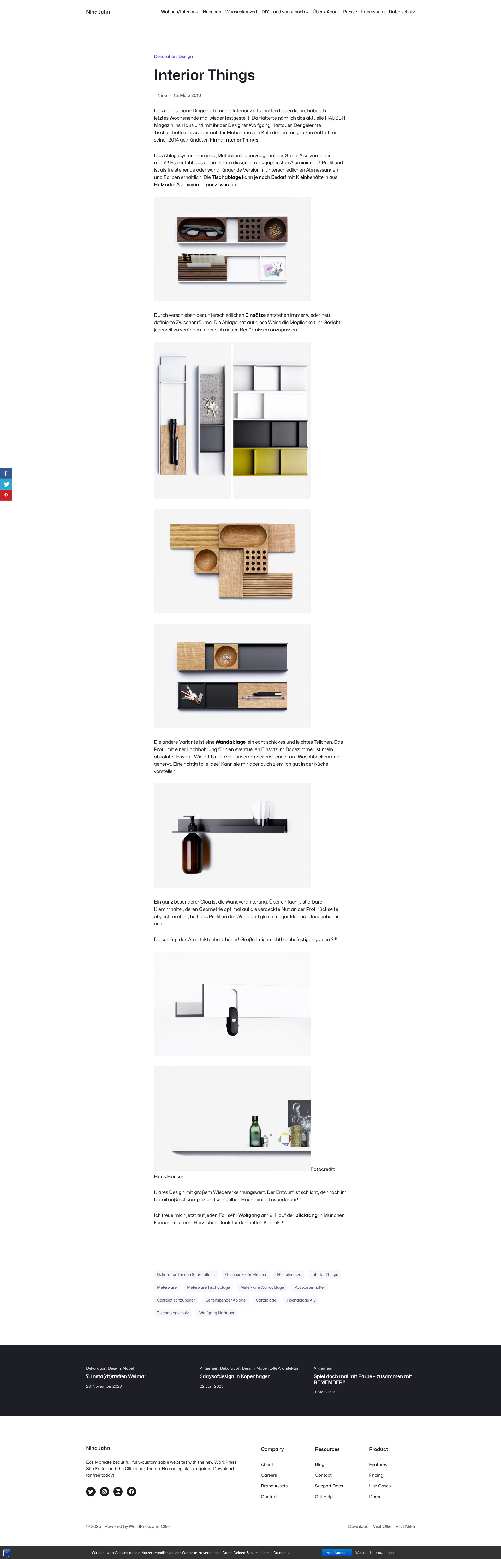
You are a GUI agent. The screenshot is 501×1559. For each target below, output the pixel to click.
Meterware (167, 1287)
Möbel (128, 1368)
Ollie (165, 1526)
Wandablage (231, 742)
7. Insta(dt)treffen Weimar (116, 1376)
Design (185, 56)
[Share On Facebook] (6, 473)
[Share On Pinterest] (6, 495)
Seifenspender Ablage (226, 1300)
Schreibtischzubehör (176, 1300)
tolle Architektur (284, 1368)
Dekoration (165, 56)
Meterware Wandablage (262, 1287)
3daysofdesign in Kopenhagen (235, 1376)
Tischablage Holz (173, 1312)
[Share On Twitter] (6, 484)
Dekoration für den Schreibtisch (186, 1274)
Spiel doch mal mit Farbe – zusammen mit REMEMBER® (363, 1379)
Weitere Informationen (374, 1553)
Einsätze (255, 315)
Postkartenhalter (309, 1287)
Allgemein (209, 1368)
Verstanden (337, 1553)
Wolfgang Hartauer (217, 1312)
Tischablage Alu (301, 1300)
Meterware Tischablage (208, 1287)
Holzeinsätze (289, 1274)
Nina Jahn (98, 12)
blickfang (306, 1215)
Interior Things (325, 1274)
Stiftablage (266, 1300)
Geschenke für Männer (246, 1274)
